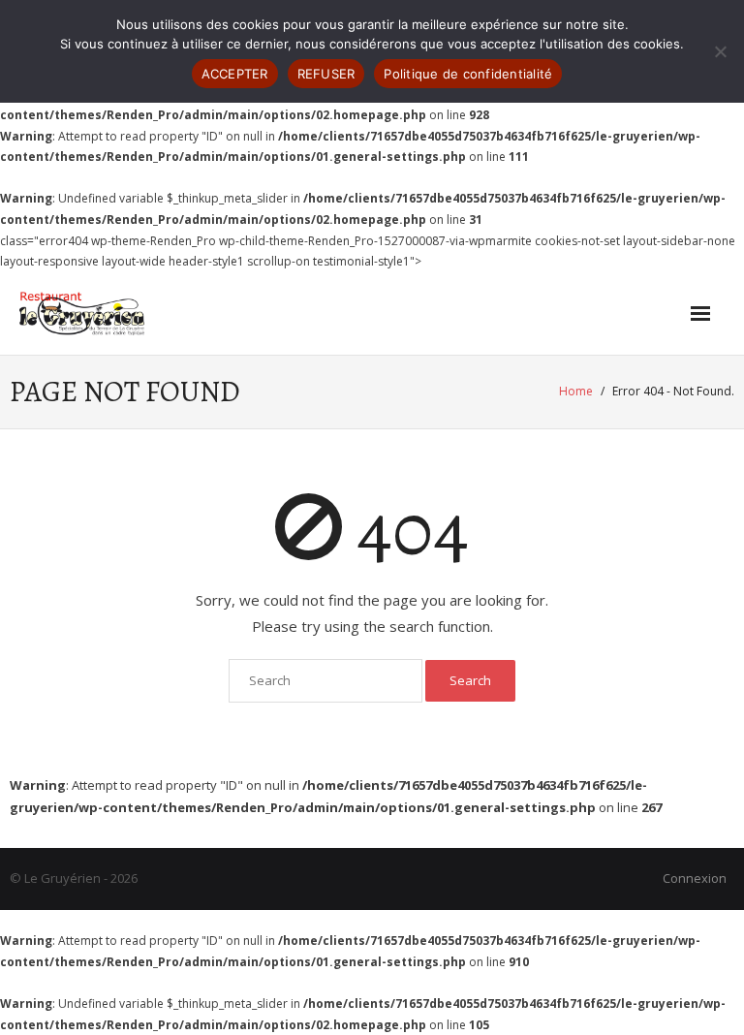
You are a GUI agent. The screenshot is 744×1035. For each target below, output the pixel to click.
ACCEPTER (235, 73)
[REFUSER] (719, 51)
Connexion (695, 878)
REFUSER (326, 73)
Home (576, 391)
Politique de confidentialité (468, 73)
